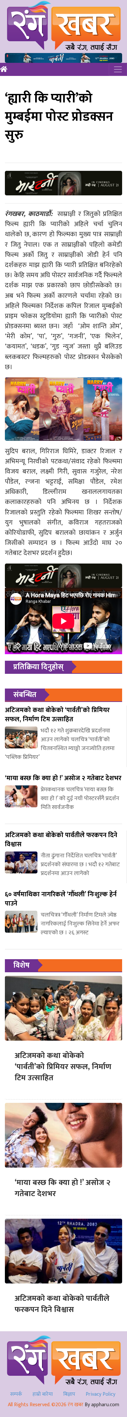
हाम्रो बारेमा (43, 1394)
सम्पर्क (16, 1394)
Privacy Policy (100, 1394)
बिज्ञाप (69, 1394)
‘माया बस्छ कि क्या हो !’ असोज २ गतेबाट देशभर (62, 1188)
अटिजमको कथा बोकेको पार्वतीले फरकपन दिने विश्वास (62, 1304)
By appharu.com (102, 1404)
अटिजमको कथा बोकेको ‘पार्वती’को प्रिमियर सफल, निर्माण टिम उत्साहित (63, 1066)
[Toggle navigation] (118, 69)
